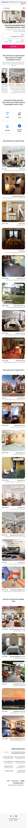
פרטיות (15, 820)
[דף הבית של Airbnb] (24, 8)
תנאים (11, 820)
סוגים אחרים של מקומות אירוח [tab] (18, 752)
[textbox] (19, 42)
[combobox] (13, 36)
